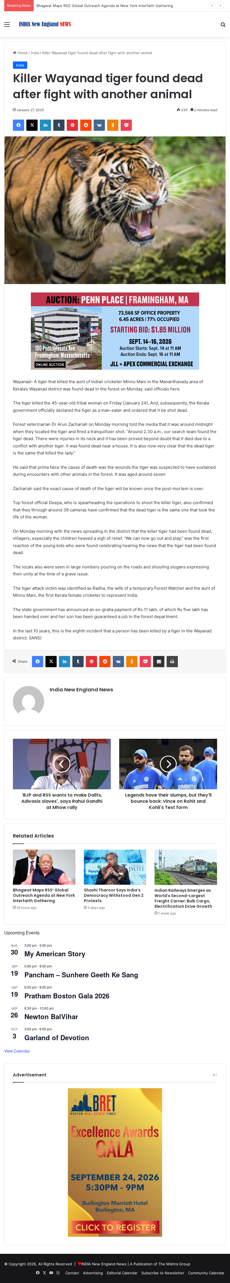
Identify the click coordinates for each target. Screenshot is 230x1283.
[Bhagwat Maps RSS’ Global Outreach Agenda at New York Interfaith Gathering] (44, 867)
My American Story (54, 953)
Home (22, 53)
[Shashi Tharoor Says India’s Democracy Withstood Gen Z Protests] (115, 867)
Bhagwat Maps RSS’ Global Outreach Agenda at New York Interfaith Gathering (104, 5)
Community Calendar (206, 1273)
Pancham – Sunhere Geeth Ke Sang (81, 974)
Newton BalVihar (51, 1016)
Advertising (93, 1273)
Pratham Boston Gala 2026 (66, 995)
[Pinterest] (72, 125)
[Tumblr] (59, 125)
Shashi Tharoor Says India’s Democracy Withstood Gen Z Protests (114, 895)
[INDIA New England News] (45, 24)
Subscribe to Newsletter (162, 1273)
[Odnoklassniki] (112, 125)
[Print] (172, 661)
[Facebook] (18, 125)
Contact (72, 1273)
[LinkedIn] (45, 125)
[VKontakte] (99, 125)
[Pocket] (126, 125)
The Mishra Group (174, 1264)
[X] (32, 125)
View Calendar (17, 1051)
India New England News (81, 689)
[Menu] (7, 26)
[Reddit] (85, 125)
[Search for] (223, 26)
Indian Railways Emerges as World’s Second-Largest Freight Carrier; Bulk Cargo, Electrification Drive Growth (183, 898)
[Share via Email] (158, 661)
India (35, 53)
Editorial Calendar (122, 1273)
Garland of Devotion (56, 1037)
